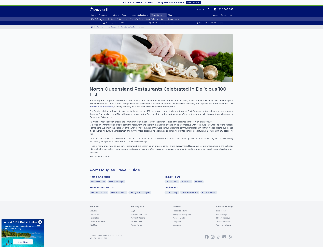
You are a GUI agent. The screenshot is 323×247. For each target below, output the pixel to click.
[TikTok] (218, 237)
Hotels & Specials (118, 19)
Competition (178, 221)
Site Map (93, 225)
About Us (93, 211)
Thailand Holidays (223, 221)
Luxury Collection (139, 15)
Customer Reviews (97, 221)
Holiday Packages (116, 181)
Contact (224, 15)
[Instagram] (213, 237)
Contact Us (94, 214)
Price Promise (136, 221)
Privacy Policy (136, 225)
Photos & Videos (208, 192)
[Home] (100, 9)
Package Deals (179, 218)
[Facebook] (207, 237)
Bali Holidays (221, 214)
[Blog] (230, 237)
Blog (170, 15)
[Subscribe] (224, 237)
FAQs (133, 211)
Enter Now (23, 242)
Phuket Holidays (223, 218)
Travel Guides (157, 15)
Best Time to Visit (118, 192)
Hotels (114, 15)
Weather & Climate (190, 192)
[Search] (209, 9)
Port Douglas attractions (101, 106)
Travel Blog (94, 218)
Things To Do (135, 19)
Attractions (186, 181)
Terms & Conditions (139, 214)
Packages (103, 15)
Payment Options (138, 218)
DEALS (192, 2)
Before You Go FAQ (99, 192)
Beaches (198, 181)
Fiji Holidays (221, 211)
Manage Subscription (182, 214)
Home (93, 15)
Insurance (177, 225)
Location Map (171, 192)
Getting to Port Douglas (140, 192)
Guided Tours (171, 181)
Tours (124, 15)
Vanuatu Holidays (223, 225)
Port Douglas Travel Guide (115, 170)
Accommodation (98, 181)
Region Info (172, 19)
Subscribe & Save (180, 211)
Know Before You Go (154, 19)
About (215, 15)
